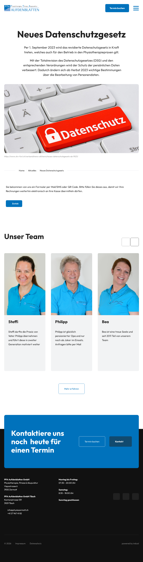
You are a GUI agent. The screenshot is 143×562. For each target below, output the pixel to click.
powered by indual (130, 543)
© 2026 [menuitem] (7, 543)
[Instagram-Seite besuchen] (135, 496)
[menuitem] (20, 543)
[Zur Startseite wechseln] (21, 8)
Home (21, 170)
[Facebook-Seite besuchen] (116, 496)
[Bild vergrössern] (24, 284)
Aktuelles (32, 170)
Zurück (15, 203)
